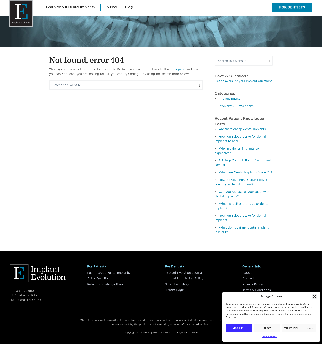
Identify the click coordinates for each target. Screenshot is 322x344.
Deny (267, 327)
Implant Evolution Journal (184, 272)
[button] (314, 296)
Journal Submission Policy (184, 278)
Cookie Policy (269, 336)
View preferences (299, 327)
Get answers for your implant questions (243, 81)
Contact (248, 278)
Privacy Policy (252, 284)
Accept (239, 327)
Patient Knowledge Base (105, 284)
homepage (177, 69)
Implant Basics (229, 98)
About (247, 272)
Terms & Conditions (256, 290)
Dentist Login (175, 290)
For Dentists (292, 7)
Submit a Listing (177, 284)
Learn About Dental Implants (108, 272)
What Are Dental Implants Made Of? (245, 172)
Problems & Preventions (236, 106)
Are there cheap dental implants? (243, 129)
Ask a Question (98, 278)
